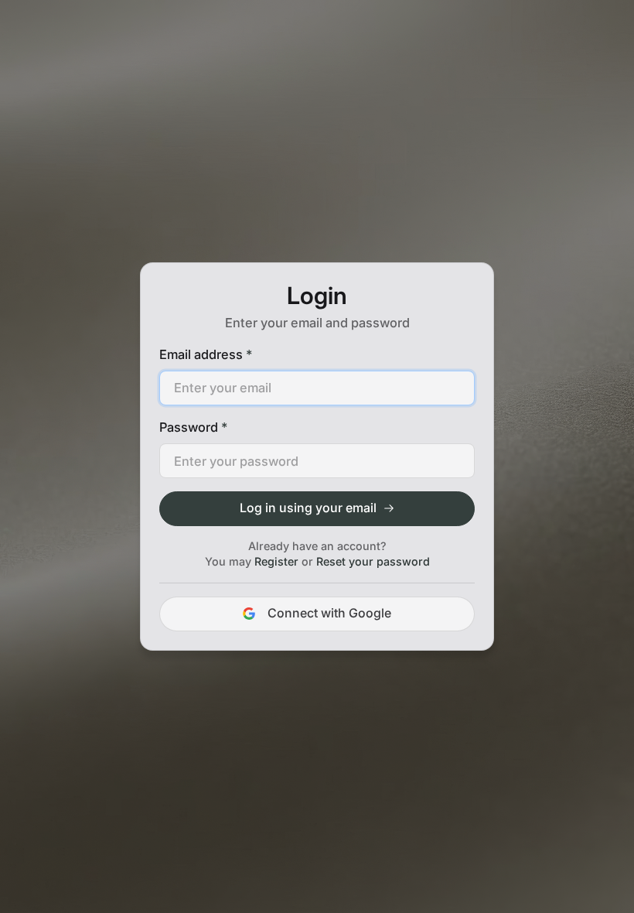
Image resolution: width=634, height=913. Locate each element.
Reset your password (373, 561)
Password (193, 427)
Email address (205, 354)
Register (276, 561)
